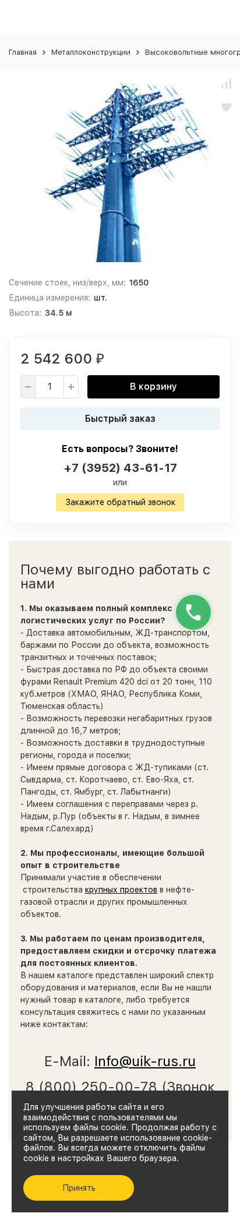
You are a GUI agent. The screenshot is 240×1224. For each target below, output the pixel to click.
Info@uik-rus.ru (145, 1061)
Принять (79, 1188)
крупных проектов (121, 889)
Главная (23, 52)
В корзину (153, 386)
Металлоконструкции (90, 52)
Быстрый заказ (120, 418)
